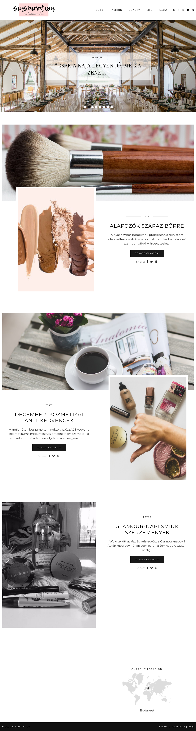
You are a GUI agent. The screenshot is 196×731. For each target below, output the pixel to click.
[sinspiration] (33, 9)
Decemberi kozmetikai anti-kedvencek (49, 417)
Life (150, 10)
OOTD (99, 10)
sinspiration (21, 726)
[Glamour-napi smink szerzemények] (49, 565)
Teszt (147, 216)
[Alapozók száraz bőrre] (98, 163)
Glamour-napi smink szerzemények (147, 529)
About (164, 10)
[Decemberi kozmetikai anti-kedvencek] (98, 351)
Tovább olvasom (147, 253)
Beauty (134, 10)
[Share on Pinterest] (156, 262)
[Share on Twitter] (151, 262)
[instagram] (174, 10)
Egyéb (147, 517)
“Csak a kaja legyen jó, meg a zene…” (98, 69)
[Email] (188, 10)
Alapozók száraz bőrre (147, 226)
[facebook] (179, 10)
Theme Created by (176, 726)
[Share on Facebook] (147, 262)
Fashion (116, 10)
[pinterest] (183, 10)
